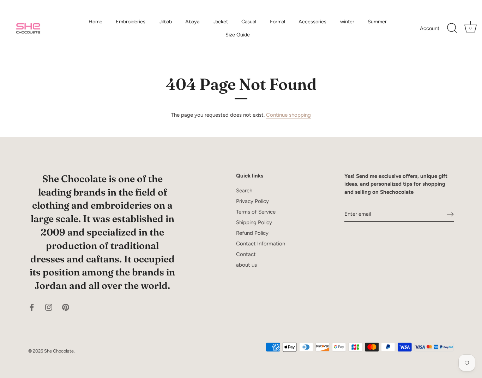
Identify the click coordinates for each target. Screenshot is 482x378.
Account (429, 28)
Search (244, 190)
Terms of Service (256, 212)
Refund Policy (252, 233)
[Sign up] (450, 214)
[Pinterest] (65, 307)
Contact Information (260, 243)
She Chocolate (59, 351)
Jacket (220, 21)
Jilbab (165, 21)
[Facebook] (31, 307)
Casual (248, 21)
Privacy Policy (252, 201)
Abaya (192, 21)
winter (347, 21)
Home (95, 21)
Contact (246, 254)
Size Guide (237, 34)
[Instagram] (48, 307)
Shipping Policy (254, 222)
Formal (277, 21)
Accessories (312, 21)
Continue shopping (288, 115)
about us (246, 265)
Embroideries (130, 21)
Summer (377, 21)
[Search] (452, 28)
